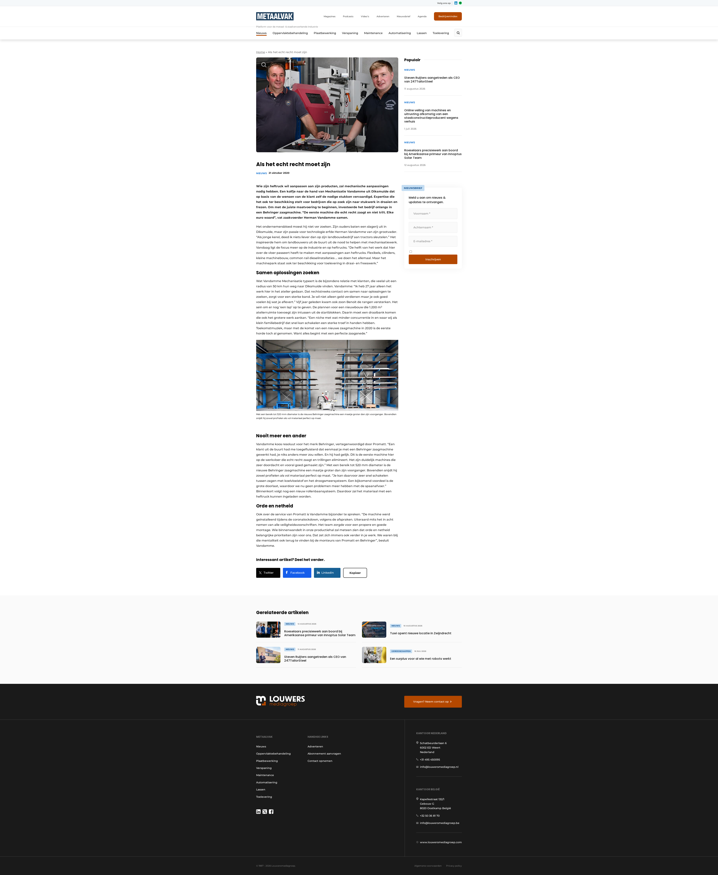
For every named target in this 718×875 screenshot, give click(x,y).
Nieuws (261, 33)
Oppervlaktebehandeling (290, 33)
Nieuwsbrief (403, 16)
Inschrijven (433, 259)
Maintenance (373, 33)
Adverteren (383, 16)
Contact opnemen (320, 761)
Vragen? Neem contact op (431, 701)
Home (260, 52)
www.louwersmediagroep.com (441, 842)
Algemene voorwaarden (428, 865)
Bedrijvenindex (447, 16)
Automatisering (400, 33)
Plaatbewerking (325, 33)
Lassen (422, 33)
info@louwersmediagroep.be (439, 823)
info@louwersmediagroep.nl (439, 767)
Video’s (365, 16)
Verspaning (350, 33)
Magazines (329, 16)
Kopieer (355, 573)
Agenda (422, 16)
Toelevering (441, 33)
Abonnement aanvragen (324, 753)
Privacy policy (454, 865)
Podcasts (348, 16)
